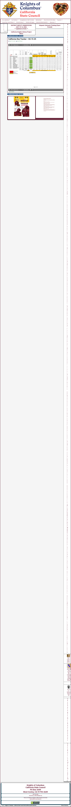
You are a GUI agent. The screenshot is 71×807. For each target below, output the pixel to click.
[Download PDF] (30, 45)
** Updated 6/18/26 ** (21, 29)
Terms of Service (64, 805)
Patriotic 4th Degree (30, 22)
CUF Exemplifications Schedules (67, 607)
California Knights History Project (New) (21, 32)
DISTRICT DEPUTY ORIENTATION (21, 25)
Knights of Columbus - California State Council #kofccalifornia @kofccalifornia (20, 805)
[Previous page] (10, 45)
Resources (52, 22)
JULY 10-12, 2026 (21, 27)
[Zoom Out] (20, 45)
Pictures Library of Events (67, 582)
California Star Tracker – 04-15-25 (15, 35)
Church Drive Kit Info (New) (49, 20)
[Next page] (12, 45)
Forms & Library (19, 22)
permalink (12, 91)
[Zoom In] (22, 45)
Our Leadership (5, 20)
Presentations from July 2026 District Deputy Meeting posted (67, 221)
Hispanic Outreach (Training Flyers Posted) (49, 26)
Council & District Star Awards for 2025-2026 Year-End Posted (67, 477)
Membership (38, 20)
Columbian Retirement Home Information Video (67, 552)
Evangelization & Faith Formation (27, 20)
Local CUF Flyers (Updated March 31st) (67, 637)
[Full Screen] (33, 45)
